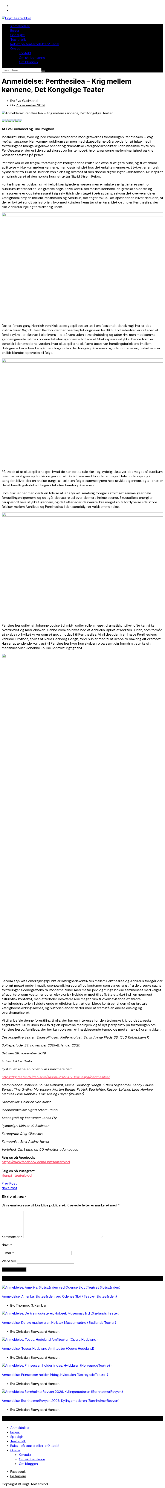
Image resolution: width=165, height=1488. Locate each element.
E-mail (8, 1253)
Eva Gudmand (27, 100)
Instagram (18, 1476)
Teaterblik (18, 39)
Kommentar (12, 1237)
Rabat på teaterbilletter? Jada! (34, 44)
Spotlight (17, 35)
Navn (7, 1244)
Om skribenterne (32, 57)
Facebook (18, 1471)
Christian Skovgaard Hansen (38, 1331)
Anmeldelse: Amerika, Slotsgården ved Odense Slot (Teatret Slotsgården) (59, 1296)
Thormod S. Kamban (31, 1305)
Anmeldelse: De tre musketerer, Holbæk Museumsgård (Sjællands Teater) (59, 1322)
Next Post (9, 1188)
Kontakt (25, 53)
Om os (15, 48)
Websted (9, 1261)
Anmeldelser (20, 26)
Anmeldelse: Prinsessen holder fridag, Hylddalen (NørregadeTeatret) (55, 1374)
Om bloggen (28, 62)
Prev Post (9, 1183)
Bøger (15, 30)
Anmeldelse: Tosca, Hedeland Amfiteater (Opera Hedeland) (48, 1348)
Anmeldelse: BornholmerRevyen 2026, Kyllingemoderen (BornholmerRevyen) (60, 1400)
